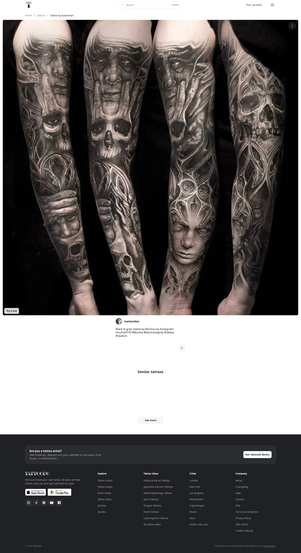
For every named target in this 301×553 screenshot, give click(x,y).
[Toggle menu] (272, 5)
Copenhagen (197, 505)
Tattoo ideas (105, 499)
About (239, 480)
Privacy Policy (243, 518)
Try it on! (11, 310)
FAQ (238, 505)
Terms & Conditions (247, 511)
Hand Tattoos (151, 511)
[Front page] (28, 5)
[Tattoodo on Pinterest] (43, 502)
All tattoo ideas (152, 524)
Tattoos (175, 4)
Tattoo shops (105, 486)
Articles (102, 505)
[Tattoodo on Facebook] (59, 502)
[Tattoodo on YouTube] (51, 502)
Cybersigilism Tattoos (156, 518)
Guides (102, 511)
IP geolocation (268, 545)
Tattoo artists (105, 480)
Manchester (196, 499)
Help (238, 493)
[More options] (292, 26)
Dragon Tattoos (152, 505)
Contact (240, 499)
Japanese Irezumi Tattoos (158, 486)
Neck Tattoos (151, 499)
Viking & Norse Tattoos (157, 480)
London (194, 480)
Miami (193, 511)
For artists (254, 5)
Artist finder (104, 493)
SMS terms (242, 524)
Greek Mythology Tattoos (158, 493)
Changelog (242, 486)
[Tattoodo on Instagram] (28, 502)
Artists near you (199, 524)
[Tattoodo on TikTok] (36, 502)
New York (195, 486)
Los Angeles (196, 493)
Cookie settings (244, 530)
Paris (192, 518)
